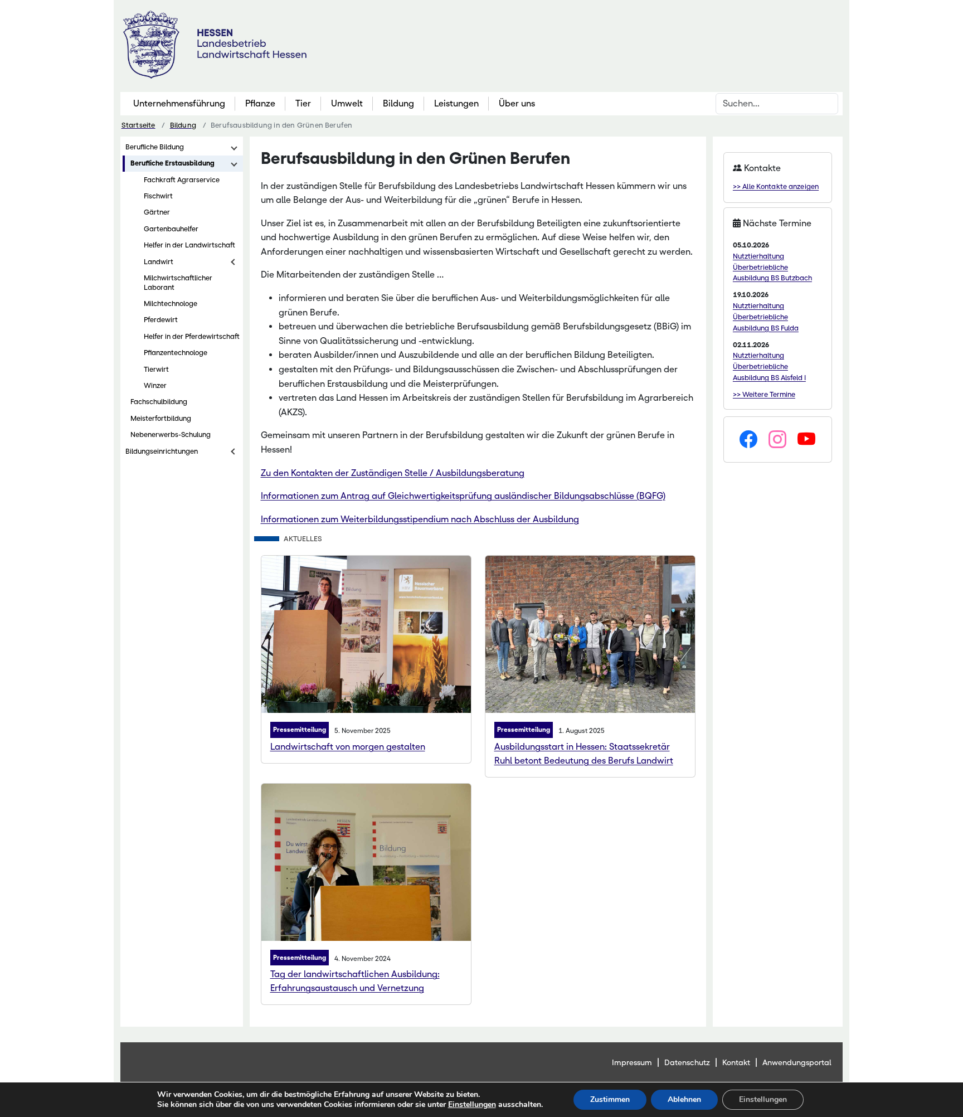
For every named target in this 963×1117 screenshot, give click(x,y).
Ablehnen (684, 1099)
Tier (303, 103)
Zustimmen (610, 1099)
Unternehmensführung (179, 103)
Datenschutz (687, 1062)
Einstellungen (472, 1105)
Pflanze (260, 103)
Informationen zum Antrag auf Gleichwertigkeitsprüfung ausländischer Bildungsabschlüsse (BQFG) (463, 495)
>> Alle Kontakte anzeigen (776, 186)
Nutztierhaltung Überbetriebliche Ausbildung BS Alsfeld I (769, 366)
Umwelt (347, 103)
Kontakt (736, 1062)
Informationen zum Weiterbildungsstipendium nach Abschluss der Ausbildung (420, 519)
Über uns (517, 103)
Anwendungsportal (796, 1062)
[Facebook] (748, 440)
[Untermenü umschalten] (234, 147)
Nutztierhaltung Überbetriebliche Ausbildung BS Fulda (766, 317)
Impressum (632, 1062)
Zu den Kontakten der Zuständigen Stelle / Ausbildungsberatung (392, 473)
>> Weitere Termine (764, 394)
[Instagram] (777, 440)
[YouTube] (806, 440)
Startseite (138, 125)
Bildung (398, 103)
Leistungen (456, 103)
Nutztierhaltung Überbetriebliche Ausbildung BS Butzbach (772, 267)
